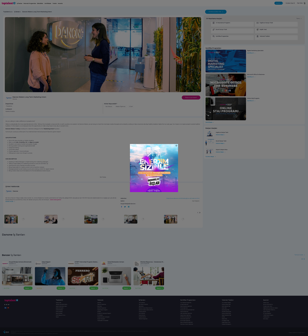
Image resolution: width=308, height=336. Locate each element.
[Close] (176, 145)
